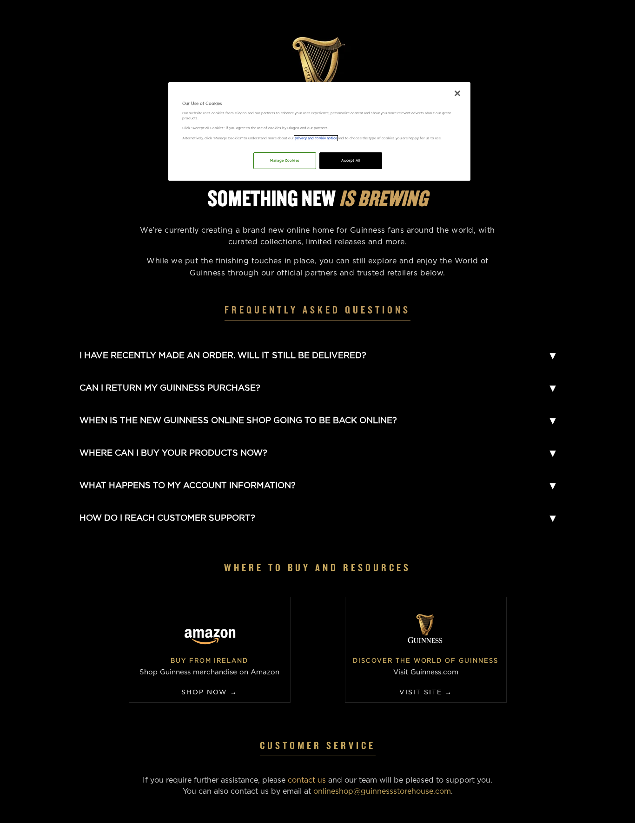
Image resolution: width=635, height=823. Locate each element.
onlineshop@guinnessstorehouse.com (382, 791)
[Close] (457, 93)
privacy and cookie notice (316, 138)
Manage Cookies (284, 160)
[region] (319, 131)
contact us (307, 780)
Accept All (351, 160)
